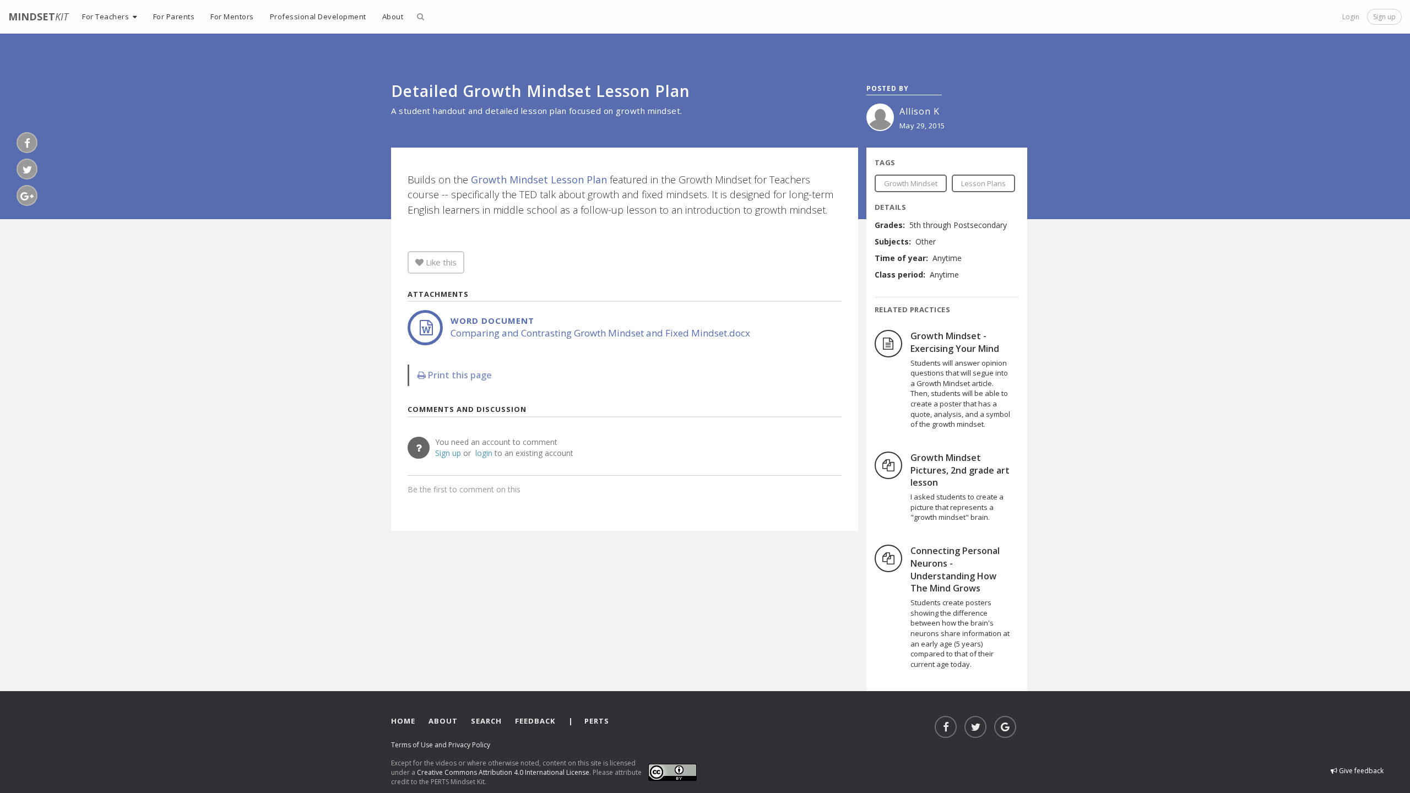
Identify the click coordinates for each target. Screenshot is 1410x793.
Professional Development (318, 16)
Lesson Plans (983, 183)
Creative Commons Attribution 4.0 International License (503, 772)
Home (403, 721)
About (443, 721)
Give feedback (1360, 770)
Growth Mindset (910, 183)
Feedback (535, 721)
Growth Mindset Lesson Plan (539, 179)
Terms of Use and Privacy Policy (440, 744)
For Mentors (232, 16)
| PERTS (588, 721)
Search (486, 721)
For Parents (174, 16)
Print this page (459, 375)
